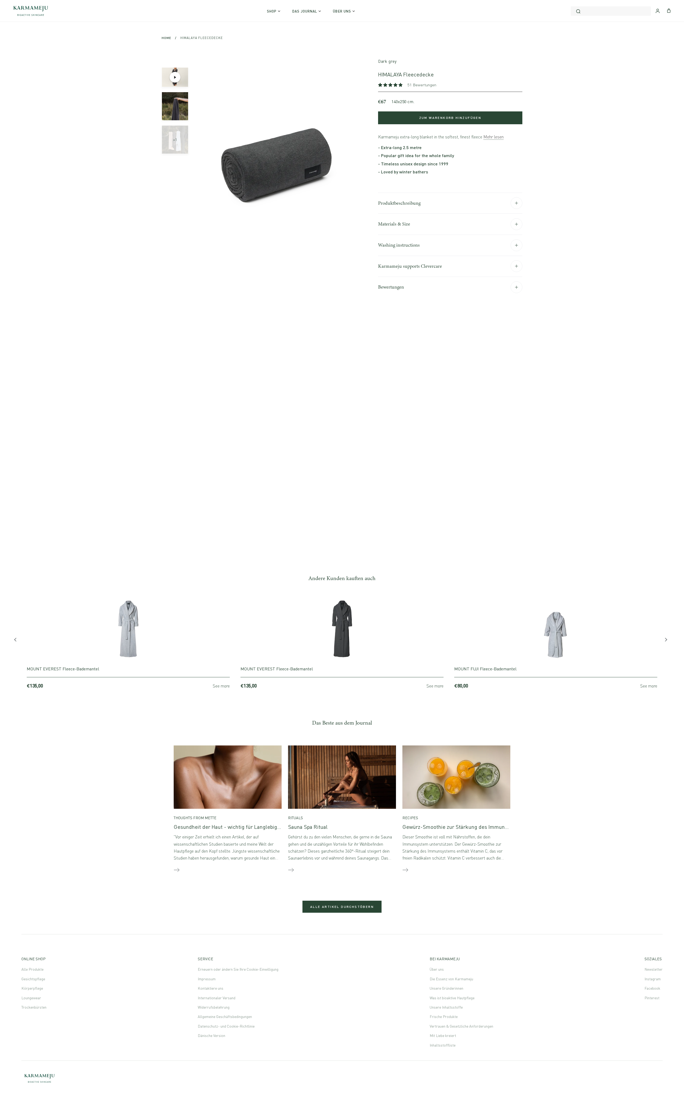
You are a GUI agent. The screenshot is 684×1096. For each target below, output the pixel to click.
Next (666, 641)
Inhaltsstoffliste (443, 1045)
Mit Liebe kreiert (443, 1035)
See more (221, 686)
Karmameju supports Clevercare (410, 266)
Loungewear (31, 998)
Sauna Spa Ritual (308, 826)
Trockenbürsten (33, 1007)
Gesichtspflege (33, 979)
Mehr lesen (493, 136)
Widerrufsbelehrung (214, 1007)
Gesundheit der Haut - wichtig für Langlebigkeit (230, 826)
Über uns (437, 969)
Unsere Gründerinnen (446, 988)
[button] (390, 84)
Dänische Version (211, 1035)
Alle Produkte (32, 969)
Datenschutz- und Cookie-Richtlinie (226, 1026)
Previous (17, 641)
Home (166, 38)
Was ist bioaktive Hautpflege (452, 998)
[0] (669, 10)
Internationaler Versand (216, 998)
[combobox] (611, 11)
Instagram (652, 979)
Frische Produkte (444, 1017)
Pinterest (651, 998)
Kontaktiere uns (210, 988)
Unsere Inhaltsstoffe (446, 1007)
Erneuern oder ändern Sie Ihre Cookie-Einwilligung (238, 969)
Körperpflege (32, 988)
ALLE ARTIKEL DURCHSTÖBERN (342, 907)
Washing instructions (399, 245)
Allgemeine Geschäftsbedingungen (225, 1017)
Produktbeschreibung (399, 203)
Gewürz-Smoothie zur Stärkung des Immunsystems (463, 826)
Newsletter (653, 969)
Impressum (207, 979)
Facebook (652, 988)
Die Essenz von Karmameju (451, 979)
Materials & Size (394, 224)
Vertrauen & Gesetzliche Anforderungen (461, 1026)
